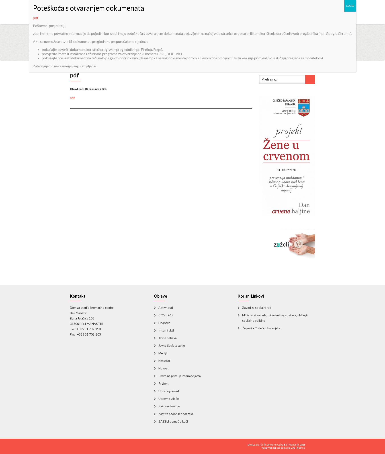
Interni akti (166, 330)
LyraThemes (298, 447)
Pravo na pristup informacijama (179, 376)
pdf (72, 98)
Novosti (163, 368)
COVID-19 (166, 315)
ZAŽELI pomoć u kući (173, 421)
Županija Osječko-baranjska (261, 328)
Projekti (163, 383)
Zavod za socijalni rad (256, 307)
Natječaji (164, 361)
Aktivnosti (165, 307)
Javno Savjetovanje (171, 345)
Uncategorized (168, 391)
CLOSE (350, 5)
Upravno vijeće (168, 398)
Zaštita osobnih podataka (176, 414)
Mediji (162, 353)
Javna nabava (167, 338)
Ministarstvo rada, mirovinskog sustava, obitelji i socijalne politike (275, 317)
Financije (164, 323)
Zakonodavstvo (169, 406)
